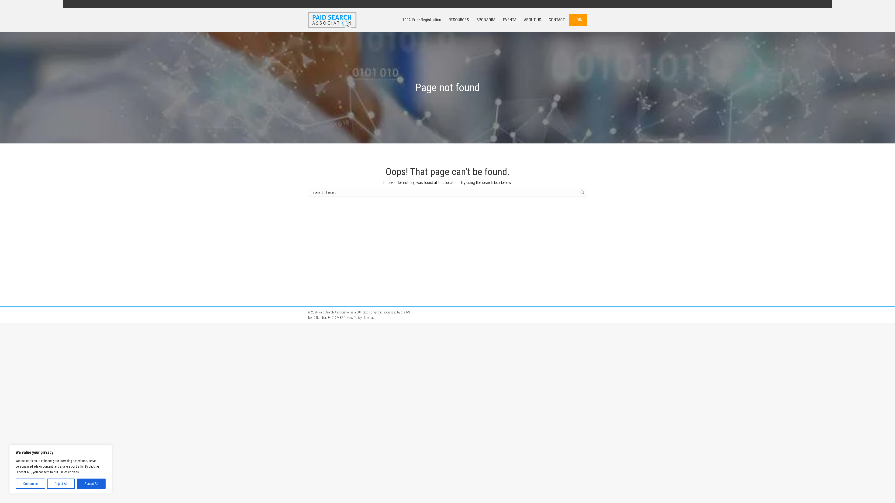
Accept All (91, 484)
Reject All (61, 484)
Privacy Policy (353, 317)
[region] (60, 469)
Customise (30, 484)
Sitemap (369, 317)
